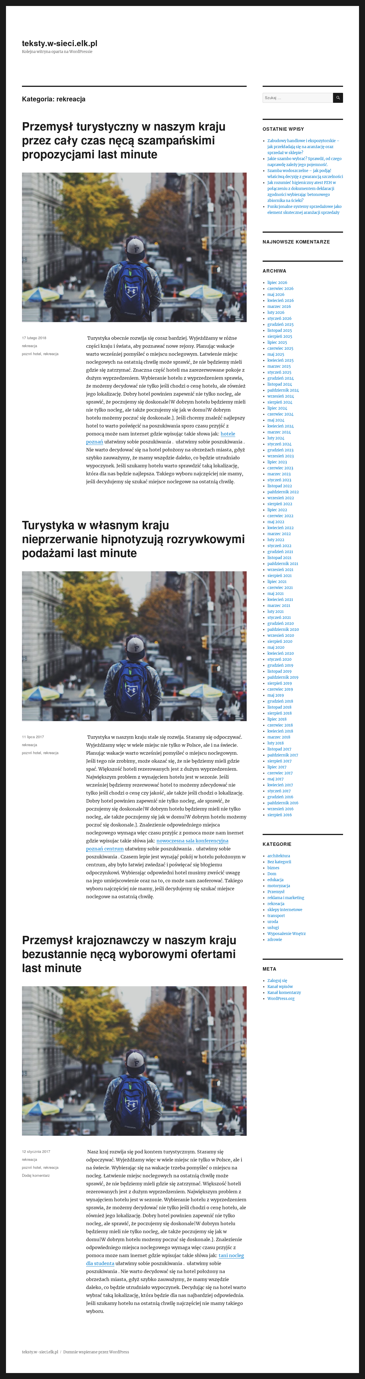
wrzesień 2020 (280, 635)
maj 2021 (275, 593)
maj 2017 (275, 779)
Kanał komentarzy (284, 992)
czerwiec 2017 (280, 773)
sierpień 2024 (279, 402)
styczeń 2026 (279, 318)
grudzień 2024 (280, 378)
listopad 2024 (279, 384)
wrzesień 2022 (280, 498)
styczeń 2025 (279, 372)
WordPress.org (281, 998)
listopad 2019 (279, 671)
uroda (272, 921)
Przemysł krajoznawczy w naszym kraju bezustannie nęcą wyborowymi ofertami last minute (129, 953)
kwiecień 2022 (280, 527)
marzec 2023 (279, 474)
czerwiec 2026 (280, 288)
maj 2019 (275, 695)
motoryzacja (278, 885)
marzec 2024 (279, 432)
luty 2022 (275, 539)
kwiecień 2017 (280, 785)
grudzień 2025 (280, 324)
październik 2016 (283, 803)
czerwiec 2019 (280, 689)
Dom (271, 873)
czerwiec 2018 (280, 725)
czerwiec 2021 (280, 587)
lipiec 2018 (277, 719)
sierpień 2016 (279, 815)
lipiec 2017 (277, 767)
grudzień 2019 (280, 665)
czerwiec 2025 (280, 348)
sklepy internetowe (284, 909)
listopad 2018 (279, 707)
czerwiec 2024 (280, 414)
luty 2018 (275, 743)
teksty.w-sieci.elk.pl (60, 43)
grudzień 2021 (280, 551)
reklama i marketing (285, 897)
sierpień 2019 (279, 683)
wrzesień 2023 (280, 456)
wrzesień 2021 (280, 569)
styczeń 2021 (279, 617)
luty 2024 (275, 438)
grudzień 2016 (280, 797)
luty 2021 (275, 611)
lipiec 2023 (277, 462)
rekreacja (29, 345)
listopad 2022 (279, 486)
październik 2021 (282, 563)
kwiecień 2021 (280, 599)
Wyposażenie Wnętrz (286, 933)
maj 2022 (275, 521)
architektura (278, 856)
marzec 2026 (279, 306)
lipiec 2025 (277, 342)
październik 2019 (283, 677)
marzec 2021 (278, 605)
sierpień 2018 (279, 713)
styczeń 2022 (279, 545)
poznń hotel (31, 353)
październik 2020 (283, 629)
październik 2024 (283, 390)
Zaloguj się (277, 980)
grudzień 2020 (280, 623)
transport (276, 915)
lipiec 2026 (277, 282)
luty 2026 (276, 312)
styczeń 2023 (279, 480)
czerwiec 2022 (280, 515)
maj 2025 (275, 354)
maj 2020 (275, 647)
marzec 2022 (279, 533)
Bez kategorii (279, 862)
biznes (273, 868)
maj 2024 (275, 420)
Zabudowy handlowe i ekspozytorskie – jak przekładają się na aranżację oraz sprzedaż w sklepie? (303, 146)
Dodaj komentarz (36, 1175)
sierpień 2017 (279, 761)
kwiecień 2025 (280, 360)
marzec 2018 (278, 737)
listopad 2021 (279, 557)
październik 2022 (283, 492)
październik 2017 (282, 755)
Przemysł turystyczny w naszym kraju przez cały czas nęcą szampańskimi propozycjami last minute (124, 140)
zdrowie (274, 939)
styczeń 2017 (279, 791)
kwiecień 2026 (280, 300)
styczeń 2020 (279, 659)
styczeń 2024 (279, 444)
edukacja (275, 879)
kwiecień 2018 (280, 731)
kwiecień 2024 (280, 426)
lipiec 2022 (277, 510)
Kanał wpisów (280, 986)
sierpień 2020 (279, 641)
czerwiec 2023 (280, 468)
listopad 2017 (279, 749)
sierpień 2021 (279, 575)
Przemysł (276, 891)
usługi (273, 927)
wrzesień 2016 (280, 809)
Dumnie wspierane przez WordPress (96, 1352)
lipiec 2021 (277, 581)
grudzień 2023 (280, 450)
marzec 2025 (279, 366)
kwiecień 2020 (280, 653)
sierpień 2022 (279, 504)
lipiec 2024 (277, 408)
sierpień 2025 (279, 336)
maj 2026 (276, 294)
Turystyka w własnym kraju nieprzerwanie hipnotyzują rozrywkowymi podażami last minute (133, 538)
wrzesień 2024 (280, 396)
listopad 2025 (279, 330)
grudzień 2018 (280, 701)
